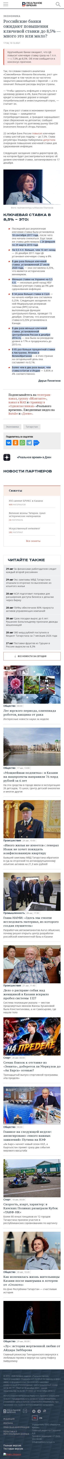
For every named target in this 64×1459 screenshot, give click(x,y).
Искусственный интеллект (24, 530)
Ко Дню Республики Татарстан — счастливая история (31, 1284)
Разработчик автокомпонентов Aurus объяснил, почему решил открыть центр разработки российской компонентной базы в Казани (31, 927)
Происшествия (12, 840)
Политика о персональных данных (16, 1432)
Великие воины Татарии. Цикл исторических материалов (27, 516)
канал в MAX (17, 402)
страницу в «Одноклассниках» (27, 404)
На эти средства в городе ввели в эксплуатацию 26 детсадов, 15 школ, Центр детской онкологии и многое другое (31, 782)
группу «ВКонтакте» (32, 398)
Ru (34, 1418)
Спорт (7, 1057)
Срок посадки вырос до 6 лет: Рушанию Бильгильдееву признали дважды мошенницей (32, 622)
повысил (37, 133)
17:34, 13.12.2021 (11, 43)
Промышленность (14, 913)
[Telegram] (29, 442)
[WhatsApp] (22, 442)
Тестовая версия (13, 1448)
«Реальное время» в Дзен (34, 457)
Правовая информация (16, 1427)
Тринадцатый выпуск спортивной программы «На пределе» (32, 1070)
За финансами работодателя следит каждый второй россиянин (31, 570)
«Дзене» (26, 413)
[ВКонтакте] (8, 442)
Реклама (8, 1423)
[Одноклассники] (15, 442)
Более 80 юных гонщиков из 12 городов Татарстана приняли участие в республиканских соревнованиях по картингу (30, 1213)
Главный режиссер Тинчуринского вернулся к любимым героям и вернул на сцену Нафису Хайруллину (31, 1353)
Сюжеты (15, 490)
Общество (9, 706)
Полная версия (12, 1445)
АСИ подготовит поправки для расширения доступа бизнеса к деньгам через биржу (30, 597)
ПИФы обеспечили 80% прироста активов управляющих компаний (30, 609)
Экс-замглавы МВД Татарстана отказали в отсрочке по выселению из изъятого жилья (28, 583)
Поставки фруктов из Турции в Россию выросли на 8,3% (28, 645)
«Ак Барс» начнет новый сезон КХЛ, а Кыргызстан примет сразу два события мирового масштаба (27, 1141)
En (40, 1418)
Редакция (9, 1419)
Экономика (11, 16)
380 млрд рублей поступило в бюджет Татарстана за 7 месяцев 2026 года (31, 634)
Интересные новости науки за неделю (29, 715)
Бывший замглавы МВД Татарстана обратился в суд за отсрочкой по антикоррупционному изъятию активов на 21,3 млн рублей (31, 854)
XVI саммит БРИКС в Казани (26, 502)
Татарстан (32, 426)
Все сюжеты (33, 541)
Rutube (13, 413)
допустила (49, 139)
